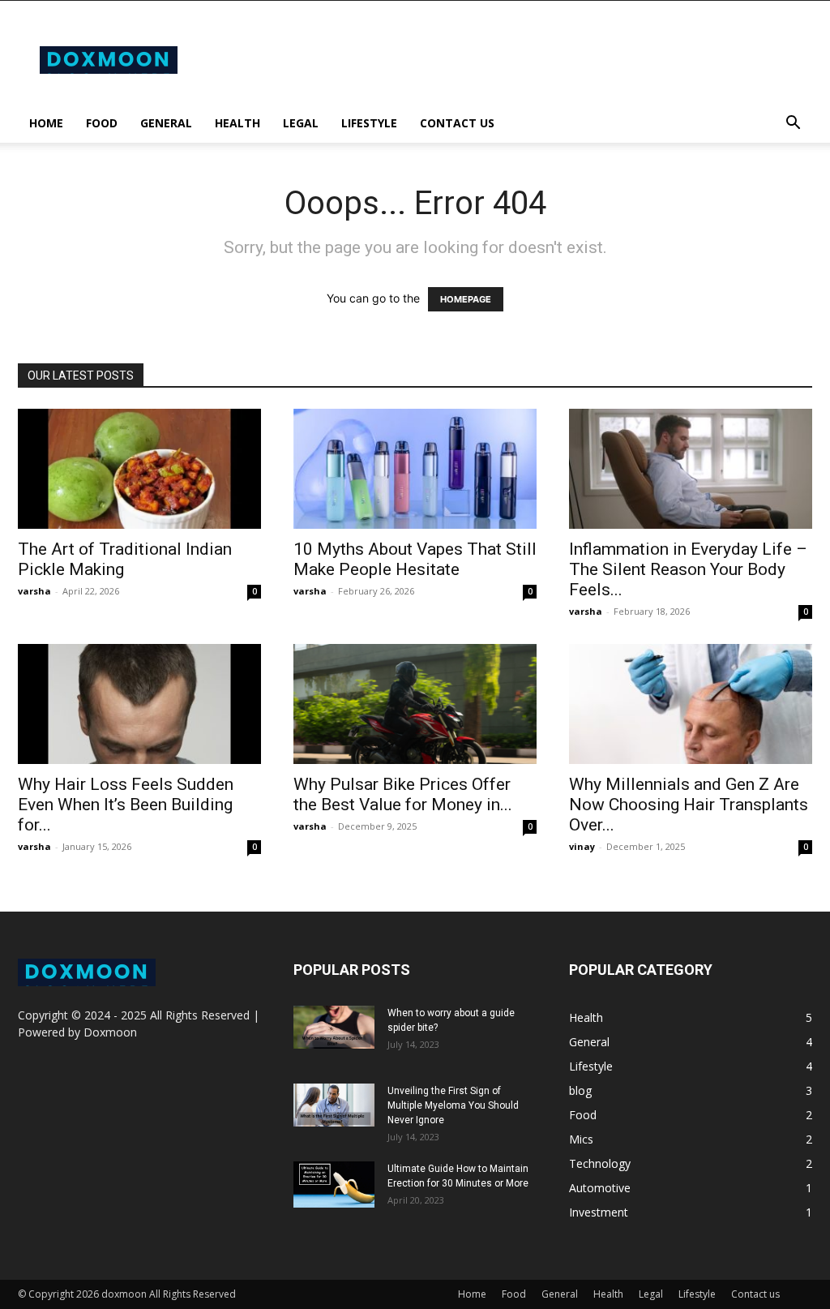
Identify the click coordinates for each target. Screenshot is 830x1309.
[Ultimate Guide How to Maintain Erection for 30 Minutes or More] (333, 1184)
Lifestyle (369, 123)
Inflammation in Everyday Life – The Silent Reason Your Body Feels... (688, 569)
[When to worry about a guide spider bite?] (333, 1027)
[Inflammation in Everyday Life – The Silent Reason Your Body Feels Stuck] (690, 469)
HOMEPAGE (465, 299)
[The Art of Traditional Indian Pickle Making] (139, 469)
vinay (582, 846)
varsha (34, 591)
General (166, 123)
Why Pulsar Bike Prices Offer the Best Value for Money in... (402, 794)
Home (46, 123)
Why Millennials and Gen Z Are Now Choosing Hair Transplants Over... (688, 805)
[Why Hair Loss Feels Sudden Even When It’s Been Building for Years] (139, 704)
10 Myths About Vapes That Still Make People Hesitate (415, 559)
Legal (301, 123)
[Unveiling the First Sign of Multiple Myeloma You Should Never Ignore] (333, 1105)
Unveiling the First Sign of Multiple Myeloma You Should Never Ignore (453, 1105)
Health (237, 123)
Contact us (457, 123)
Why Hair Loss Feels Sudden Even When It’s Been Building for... (125, 805)
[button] (792, 124)
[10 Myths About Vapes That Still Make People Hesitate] (415, 469)
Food (102, 123)
